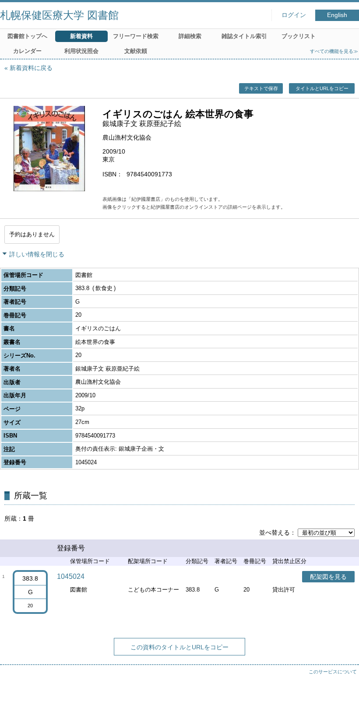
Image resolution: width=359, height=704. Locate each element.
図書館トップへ (27, 36)
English (337, 15)
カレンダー (27, 51)
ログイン (294, 15)
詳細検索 (190, 36)
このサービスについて (333, 671)
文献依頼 (135, 51)
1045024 (70, 576)
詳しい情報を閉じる (36, 254)
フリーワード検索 (135, 36)
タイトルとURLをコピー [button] (322, 88)
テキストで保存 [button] (261, 88)
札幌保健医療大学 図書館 (59, 15)
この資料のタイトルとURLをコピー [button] (179, 647)
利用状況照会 (81, 51)
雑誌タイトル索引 (244, 36)
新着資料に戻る (31, 67)
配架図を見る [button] (328, 576)
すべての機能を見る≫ (334, 51)
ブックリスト (299, 36)
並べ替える (274, 532)
